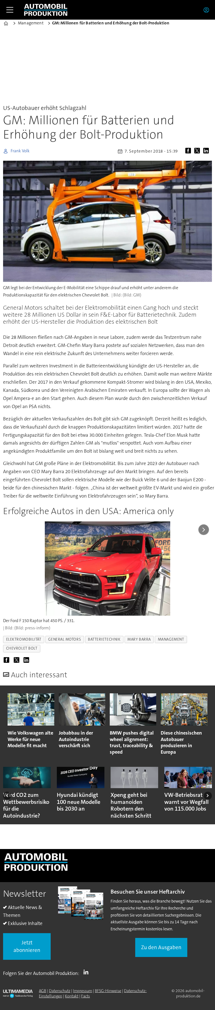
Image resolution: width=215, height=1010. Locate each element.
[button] (7, 796)
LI (87, 972)
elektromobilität (23, 639)
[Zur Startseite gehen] (45, 9)
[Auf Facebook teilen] (189, 151)
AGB (42, 990)
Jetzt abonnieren (26, 946)
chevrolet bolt (22, 648)
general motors (64, 639)
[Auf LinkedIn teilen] (207, 151)
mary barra (139, 639)
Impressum (82, 990)
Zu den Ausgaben (161, 947)
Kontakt (71, 996)
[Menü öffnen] (9, 10)
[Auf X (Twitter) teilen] (198, 151)
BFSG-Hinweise (108, 990)
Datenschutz (59, 990)
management (171, 639)
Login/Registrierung (208, 10)
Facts (85, 996)
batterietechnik (104, 639)
